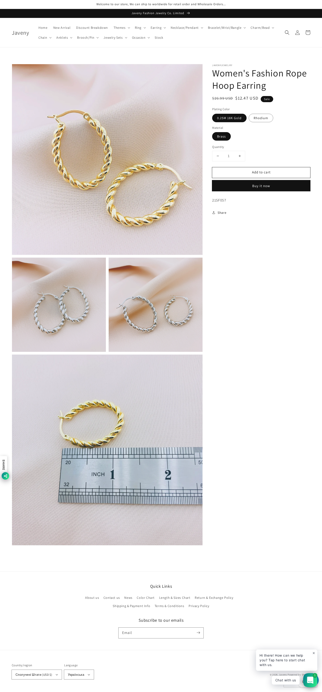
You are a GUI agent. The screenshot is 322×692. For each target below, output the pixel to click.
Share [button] (222, 212)
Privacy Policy (199, 606)
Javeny (283, 674)
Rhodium (261, 118)
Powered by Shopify (299, 674)
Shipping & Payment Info (131, 606)
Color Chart (146, 598)
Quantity (218, 147)
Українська (76, 675)
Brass (221, 136)
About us (92, 598)
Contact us (111, 598)
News (128, 598)
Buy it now (261, 186)
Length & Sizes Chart (174, 598)
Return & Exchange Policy (214, 598)
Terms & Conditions (169, 606)
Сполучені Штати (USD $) (34, 675)
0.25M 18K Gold (229, 118)
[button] (121, 28)
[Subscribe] (198, 633)
